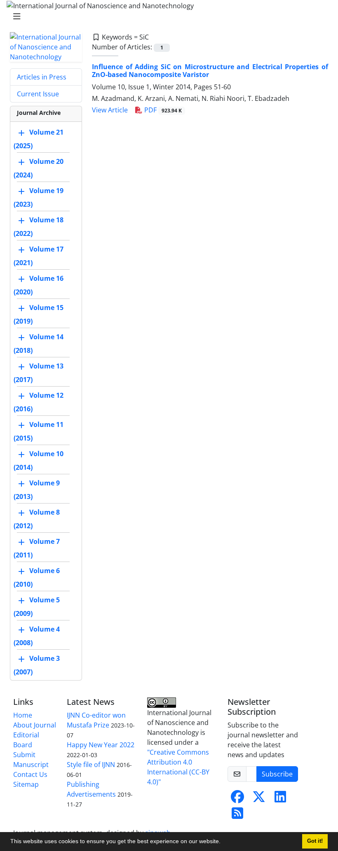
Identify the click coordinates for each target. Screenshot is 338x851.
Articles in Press (41, 77)
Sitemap (26, 784)
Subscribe (277, 774)
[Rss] (237, 815)
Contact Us (30, 774)
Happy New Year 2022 (100, 744)
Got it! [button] (315, 841)
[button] (223, 842)
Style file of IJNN (91, 764)
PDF (162, 109)
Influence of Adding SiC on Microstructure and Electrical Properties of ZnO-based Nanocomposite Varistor (210, 70)
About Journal (34, 725)
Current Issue (38, 93)
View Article (110, 109)
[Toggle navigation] (166, 16)
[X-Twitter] (259, 799)
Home (22, 715)
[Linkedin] (280, 799)
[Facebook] (237, 799)
